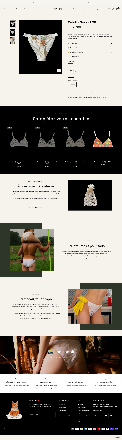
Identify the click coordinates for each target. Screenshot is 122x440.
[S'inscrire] (53, 414)
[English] (116, 437)
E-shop (6, 9)
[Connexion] (113, 9)
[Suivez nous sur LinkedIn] (111, 415)
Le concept (81, 404)
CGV (79, 421)
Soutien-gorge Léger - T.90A (102, 162)
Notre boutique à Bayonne (21, 9)
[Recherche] (109, 9)
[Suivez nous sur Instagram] (100, 415)
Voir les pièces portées (81, 9)
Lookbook (62, 404)
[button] (90, 43)
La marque (95, 9)
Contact (80, 419)
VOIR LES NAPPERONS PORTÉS (61, 357)
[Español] (120, 437)
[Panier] (117, 9)
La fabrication (82, 407)
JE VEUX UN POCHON (36, 207)
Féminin (72, 84)
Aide (103, 9)
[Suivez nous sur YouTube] (105, 415)
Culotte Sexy (63, 410)
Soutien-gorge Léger (65, 416)
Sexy (71, 75)
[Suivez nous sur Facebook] (95, 415)
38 (70, 66)
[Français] (118, 437)
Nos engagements (83, 410)
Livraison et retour (83, 416)
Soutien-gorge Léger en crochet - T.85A (75, 163)
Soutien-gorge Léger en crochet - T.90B (19, 163)
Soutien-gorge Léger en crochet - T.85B (47, 163)
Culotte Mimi (63, 407)
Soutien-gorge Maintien (66, 413)
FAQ (79, 413)
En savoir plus (72, 2)
